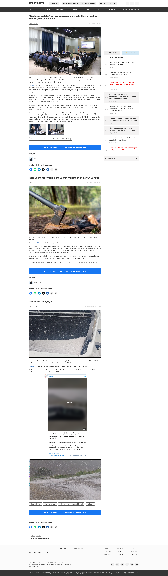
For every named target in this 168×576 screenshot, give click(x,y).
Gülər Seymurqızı (39, 159)
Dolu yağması (35, 504)
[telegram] (129, 9)
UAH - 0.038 (113, 53)
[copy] (56, 169)
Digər (111, 9)
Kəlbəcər (90, 504)
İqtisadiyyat (107, 551)
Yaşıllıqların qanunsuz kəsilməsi (86, 262)
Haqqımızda (63, 548)
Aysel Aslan (37, 282)
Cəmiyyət (120, 548)
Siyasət (106, 548)
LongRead (107, 554)
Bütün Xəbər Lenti (110, 158)
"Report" (32, 85)
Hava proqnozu (50, 504)
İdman (119, 551)
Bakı (61, 262)
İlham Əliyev (54, 3)
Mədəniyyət (121, 554)
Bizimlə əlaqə (78, 548)
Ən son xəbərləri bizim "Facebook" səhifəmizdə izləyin (67, 147)
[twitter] (132, 9)
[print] (51, 169)
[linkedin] (135, 9)
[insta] (126, 9)
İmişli (69, 262)
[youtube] (138, 9)
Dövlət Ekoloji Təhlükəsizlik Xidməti (43, 262)
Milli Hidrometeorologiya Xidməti (71, 504)
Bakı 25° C (131, 53)
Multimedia (134, 554)
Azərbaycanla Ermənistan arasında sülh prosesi (79, 3)
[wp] (35, 169)
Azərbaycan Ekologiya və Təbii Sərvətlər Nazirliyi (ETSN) (51, 139)
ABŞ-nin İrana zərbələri (108, 3)
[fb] (123, 9)
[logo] (36, 3)
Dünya (133, 548)
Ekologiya (33, 23)
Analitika (134, 551)
